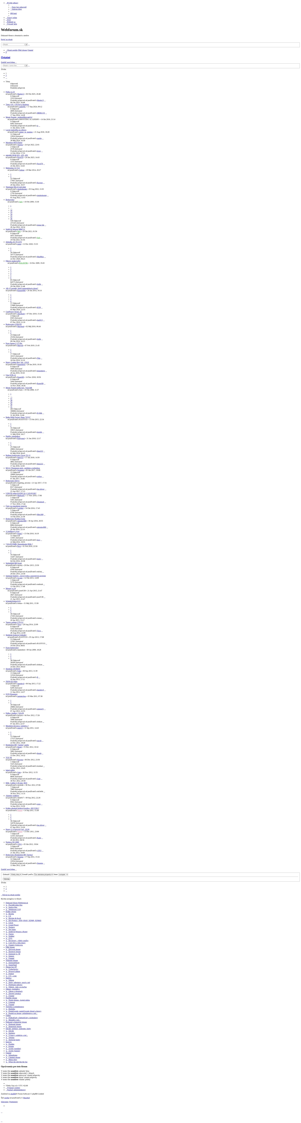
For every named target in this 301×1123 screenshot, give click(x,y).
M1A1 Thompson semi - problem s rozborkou (23, 468)
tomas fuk (40, 225)
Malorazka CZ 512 (13, 168)
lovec (39, 151)
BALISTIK (23, 263)
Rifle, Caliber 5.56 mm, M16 (16, 783)
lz (37, 126)
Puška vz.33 (10, 92)
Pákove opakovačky (13, 261)
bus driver (40, 489)
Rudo (39, 838)
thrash (19, 747)
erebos (39, 476)
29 (11, 403)
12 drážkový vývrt (12, 531)
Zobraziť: (6, 874)
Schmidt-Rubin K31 (13, 601)
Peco (19, 546)
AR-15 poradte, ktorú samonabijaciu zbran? (22, 288)
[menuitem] (18, 7)
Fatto (19, 671)
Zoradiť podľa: (28, 874)
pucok (39, 741)
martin (39, 138)
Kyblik (39, 413)
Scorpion (20, 470)
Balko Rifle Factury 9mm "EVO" (18, 417)
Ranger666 (21, 291)
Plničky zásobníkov (13, 436)
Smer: (56, 874)
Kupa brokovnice (12, 648)
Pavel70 (20, 157)
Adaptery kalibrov (12, 796)
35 (11, 217)
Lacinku (20, 508)
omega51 (40, 709)
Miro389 (40, 515)
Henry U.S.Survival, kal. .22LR (17, 829)
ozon (39, 804)
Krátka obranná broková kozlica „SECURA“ (22, 808)
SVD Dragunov (12, 694)
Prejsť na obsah (6, 40)
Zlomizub (40, 502)
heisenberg (21, 364)
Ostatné (5, 57)
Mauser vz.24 (11, 589)
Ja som (19, 578)
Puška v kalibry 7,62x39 (15, 713)
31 (11, 407)
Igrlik (39, 284)
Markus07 (21, 496)
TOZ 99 (9, 758)
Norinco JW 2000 (12, 842)
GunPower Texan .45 (14, 312)
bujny (39, 559)
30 (11, 405)
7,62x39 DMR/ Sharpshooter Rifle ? (19, 544)
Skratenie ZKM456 (13, 669)
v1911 (19, 844)
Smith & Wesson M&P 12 (15, 229)
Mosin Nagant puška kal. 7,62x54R (19, 388)
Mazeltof (26, 1098)
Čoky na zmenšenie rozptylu (16, 506)
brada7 (19, 534)
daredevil (20, 684)
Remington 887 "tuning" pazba (17, 745)
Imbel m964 (10, 770)
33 (11, 212)
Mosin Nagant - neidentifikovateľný (19, 117)
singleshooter (22, 189)
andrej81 (22, 107)
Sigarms (20, 857)
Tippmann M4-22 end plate (16, 187)
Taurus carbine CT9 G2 (14, 622)
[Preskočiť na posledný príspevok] (45, 100)
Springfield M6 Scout (14, 563)
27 (11, 398)
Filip (38, 358)
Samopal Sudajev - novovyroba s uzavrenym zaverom (26, 576)
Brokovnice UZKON (14, 324)
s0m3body (21, 314)
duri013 (40, 320)
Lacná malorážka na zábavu (16, 130)
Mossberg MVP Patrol (14, 143)
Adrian (21, 170)
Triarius (20, 145)
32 (11, 210)
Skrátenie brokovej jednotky (16, 635)
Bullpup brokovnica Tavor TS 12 (18, 455)
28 (11, 400)
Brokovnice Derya (12, 481)
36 (11, 219)
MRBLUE (41, 113)
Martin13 (20, 94)
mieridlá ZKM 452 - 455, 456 (17, 155)
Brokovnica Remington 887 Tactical (19, 855)
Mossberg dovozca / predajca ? (17, 726)
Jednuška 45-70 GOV (14, 242)
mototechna (21, 696)
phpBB (13, 1094)
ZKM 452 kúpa (11, 681)
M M (39, 307)
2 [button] (6, 75)
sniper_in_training (26, 132)
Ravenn (40, 183)
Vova (19, 624)
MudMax (40, 257)
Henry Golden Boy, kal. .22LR (17, 362)
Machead (20, 326)
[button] (6, 78)
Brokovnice (10, 200)
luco (38, 540)
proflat (6, 1098)
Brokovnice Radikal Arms (15, 519)
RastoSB (20, 377)
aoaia (19, 244)
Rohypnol (21, 438)
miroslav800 (21, 521)
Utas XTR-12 (11, 375)
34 (11, 214)
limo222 (40, 451)
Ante (19, 772)
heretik (39, 432)
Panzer (19, 810)
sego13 (20, 728)
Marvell (20, 345)
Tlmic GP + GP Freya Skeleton (17, 105)
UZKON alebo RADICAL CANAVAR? (21, 493)
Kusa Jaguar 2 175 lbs (14, 343)
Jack (20, 202)
